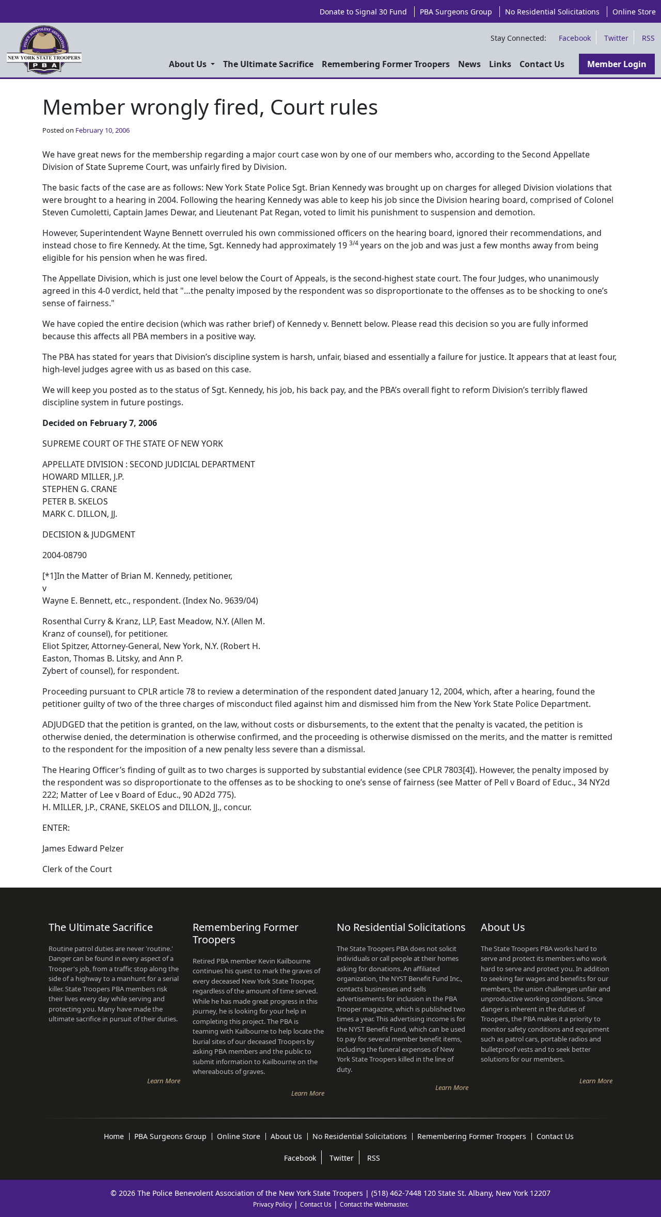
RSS (648, 38)
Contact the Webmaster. (374, 1204)
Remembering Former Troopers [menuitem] (386, 64)
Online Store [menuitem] (634, 12)
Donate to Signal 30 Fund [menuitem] (363, 12)
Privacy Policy (272, 1204)
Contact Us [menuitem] (542, 64)
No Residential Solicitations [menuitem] (552, 12)
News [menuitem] (469, 64)
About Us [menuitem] (189, 64)
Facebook (575, 38)
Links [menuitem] (500, 64)
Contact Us (316, 1204)
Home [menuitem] (114, 1136)
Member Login (617, 64)
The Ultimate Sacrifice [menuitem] (268, 64)
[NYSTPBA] (44, 50)
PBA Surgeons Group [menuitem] (456, 12)
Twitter (616, 38)
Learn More (163, 1080)
